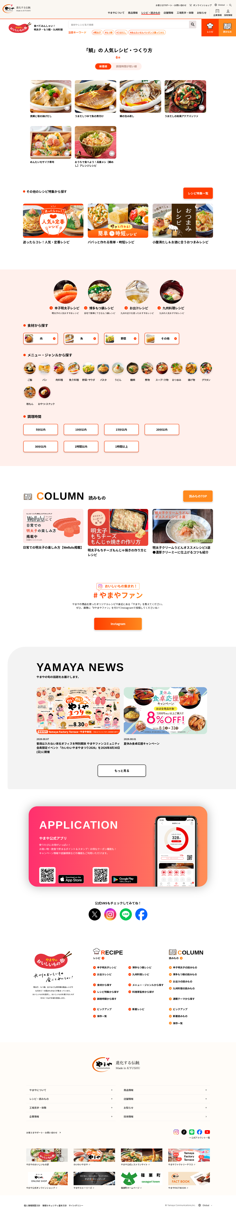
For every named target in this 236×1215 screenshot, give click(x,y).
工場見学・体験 (185, 12)
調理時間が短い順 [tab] (126, 66)
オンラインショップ (202, 5)
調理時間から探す (106, 998)
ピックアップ (104, 1009)
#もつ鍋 (108, 32)
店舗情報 (168, 12)
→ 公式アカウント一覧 (199, 1137)
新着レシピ (138, 1009)
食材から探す (104, 985)
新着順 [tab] (103, 66)
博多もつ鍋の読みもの (185, 974)
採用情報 (228, 15)
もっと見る (122, 770)
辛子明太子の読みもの (185, 967)
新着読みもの (180, 1016)
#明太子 (97, 32)
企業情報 (217, 15)
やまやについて (116, 12)
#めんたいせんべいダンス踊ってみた (147, 32)
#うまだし (121, 32)
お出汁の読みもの (182, 981)
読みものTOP (198, 496)
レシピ (96, 958)
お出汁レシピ (104, 974)
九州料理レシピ (140, 974)
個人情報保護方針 (32, 1205)
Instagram (118, 624)
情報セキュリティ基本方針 (54, 1205)
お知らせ (201, 12)
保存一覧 (102, 1016)
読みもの (174, 958)
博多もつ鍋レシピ (142, 967)
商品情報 (133, 12)
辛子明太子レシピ (106, 967)
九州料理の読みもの (184, 988)
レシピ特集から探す (108, 992)
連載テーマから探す (184, 998)
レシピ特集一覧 (198, 193)
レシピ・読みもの (150, 12)
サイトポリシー (76, 1205)
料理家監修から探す (143, 992)
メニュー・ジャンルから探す (148, 985)
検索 (192, 24)
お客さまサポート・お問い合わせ (171, 5)
